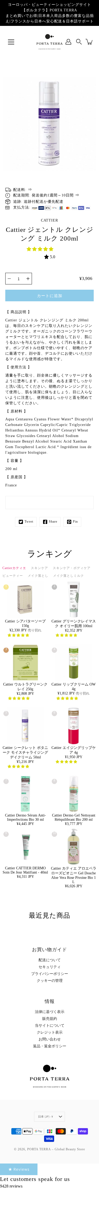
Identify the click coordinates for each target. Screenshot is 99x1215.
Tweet (29, 521)
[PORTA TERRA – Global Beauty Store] (49, 42)
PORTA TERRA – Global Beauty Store (56, 1149)
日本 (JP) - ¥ (45, 1116)
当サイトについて (49, 1026)
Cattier (49, 220)
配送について (50, 960)
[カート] (89, 41)
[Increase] (28, 278)
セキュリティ (50, 967)
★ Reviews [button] (18, 1169)
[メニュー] (11, 42)
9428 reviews (11, 1186)
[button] (40, 249)
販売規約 (49, 1019)
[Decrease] (9, 278)
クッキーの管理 (50, 981)
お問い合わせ (50, 1039)
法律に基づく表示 (49, 1012)
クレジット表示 (50, 1032)
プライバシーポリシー (49, 974)
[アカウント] (68, 41)
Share (53, 521)
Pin (75, 521)
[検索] (79, 41)
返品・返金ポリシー (49, 1046)
